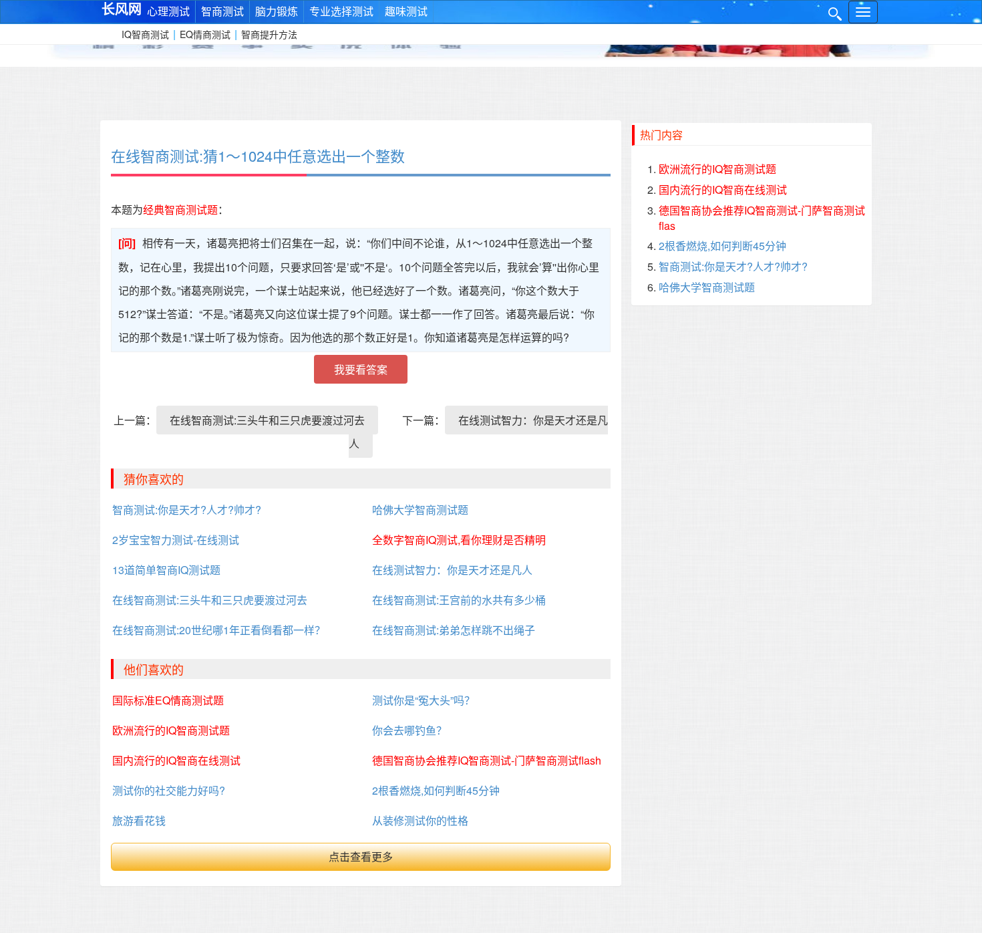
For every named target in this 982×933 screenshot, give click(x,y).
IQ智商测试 (145, 34)
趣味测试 (406, 11)
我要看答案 (360, 369)
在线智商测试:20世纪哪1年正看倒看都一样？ (218, 630)
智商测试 (222, 11)
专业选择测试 (341, 11)
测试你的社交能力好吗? (168, 790)
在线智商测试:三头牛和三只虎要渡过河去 (267, 420)
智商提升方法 (269, 34)
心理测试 (168, 11)
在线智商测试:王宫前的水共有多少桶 (459, 600)
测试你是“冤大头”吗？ (423, 700)
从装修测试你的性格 (420, 820)
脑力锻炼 (276, 11)
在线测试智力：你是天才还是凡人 (478, 431)
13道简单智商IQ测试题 (166, 569)
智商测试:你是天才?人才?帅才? (186, 509)
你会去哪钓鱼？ (409, 730)
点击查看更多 (361, 856)
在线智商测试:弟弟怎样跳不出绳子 (453, 630)
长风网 (122, 8)
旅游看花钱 (139, 820)
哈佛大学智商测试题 (420, 509)
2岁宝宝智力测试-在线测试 (175, 539)
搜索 (835, 14)
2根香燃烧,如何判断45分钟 (436, 790)
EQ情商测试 (205, 34)
